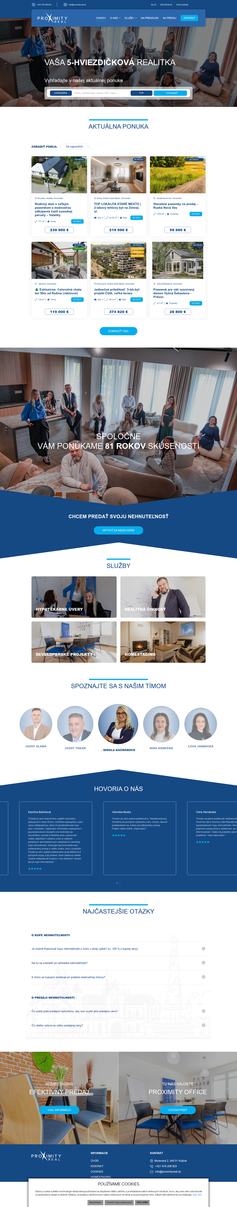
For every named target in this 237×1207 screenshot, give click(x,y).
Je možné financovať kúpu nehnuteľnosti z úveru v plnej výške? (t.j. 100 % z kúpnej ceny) (85, 948)
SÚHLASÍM (142, 1202)
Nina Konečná (161, 748)
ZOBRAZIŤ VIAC (118, 331)
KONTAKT (97, 1166)
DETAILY (77, 221)
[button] (115, 18)
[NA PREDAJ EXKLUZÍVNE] (59, 260)
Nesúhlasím (95, 1202)
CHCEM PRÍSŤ (177, 1110)
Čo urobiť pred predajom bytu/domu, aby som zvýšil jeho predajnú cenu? (75, 1011)
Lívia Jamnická (200, 746)
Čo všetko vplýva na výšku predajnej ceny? (57, 1025)
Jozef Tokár (75, 748)
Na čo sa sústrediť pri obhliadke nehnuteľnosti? (60, 963)
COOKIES (97, 1171)
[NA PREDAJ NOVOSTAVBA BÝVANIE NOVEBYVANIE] (118, 260)
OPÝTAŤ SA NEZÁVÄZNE (118, 530)
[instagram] (204, 4)
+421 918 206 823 (166, 1166)
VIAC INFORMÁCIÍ (59, 1110)
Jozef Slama (36, 746)
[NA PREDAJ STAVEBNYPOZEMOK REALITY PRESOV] (178, 174)
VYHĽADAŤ (172, 93)
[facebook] (201, 4)
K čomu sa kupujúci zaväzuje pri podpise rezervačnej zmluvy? (68, 977)
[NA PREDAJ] (59, 174)
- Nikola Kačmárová (118, 750)
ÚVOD (95, 1160)
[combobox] (61, 93)
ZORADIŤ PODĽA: (44, 146)
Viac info (197, 1195)
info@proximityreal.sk (168, 1171)
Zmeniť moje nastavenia (119, 1202)
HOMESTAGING (101, 1177)
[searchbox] (61, 93)
